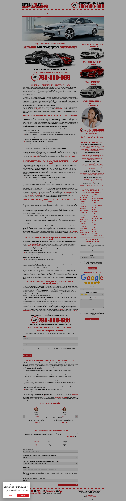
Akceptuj (23, 495)
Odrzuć (10, 495)
